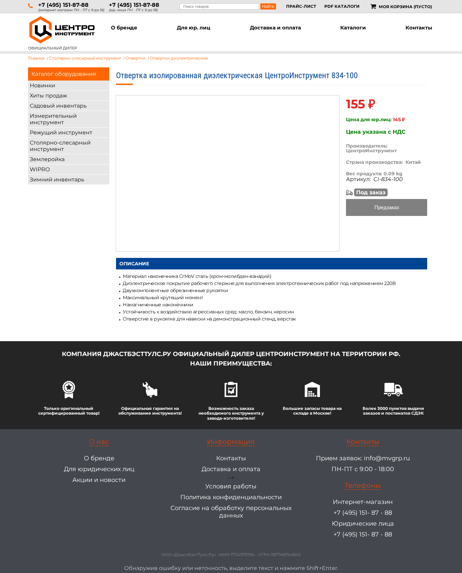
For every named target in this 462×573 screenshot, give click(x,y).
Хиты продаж (48, 95)
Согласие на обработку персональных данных (231, 511)
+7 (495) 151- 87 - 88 (362, 512)
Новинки (42, 85)
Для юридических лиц (99, 469)
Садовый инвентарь (58, 106)
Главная (36, 58)
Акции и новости (98, 480)
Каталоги (353, 27)
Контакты (419, 27)
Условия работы (230, 486)
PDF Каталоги (342, 6)
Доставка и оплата (275, 27)
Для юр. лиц (193, 27)
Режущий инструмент (61, 132)
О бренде (124, 27)
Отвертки (135, 58)
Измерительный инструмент (53, 119)
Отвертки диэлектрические (179, 58)
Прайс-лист (301, 6)
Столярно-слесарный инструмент (60, 145)
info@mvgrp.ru (387, 458)
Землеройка (47, 159)
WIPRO (40, 169)
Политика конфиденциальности (231, 497)
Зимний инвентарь (57, 179)
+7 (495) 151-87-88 (63, 5)
